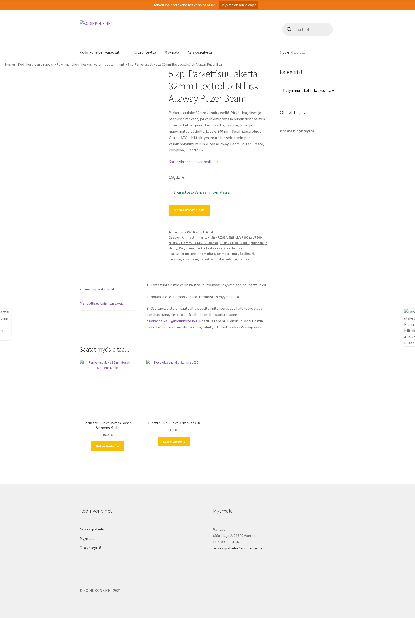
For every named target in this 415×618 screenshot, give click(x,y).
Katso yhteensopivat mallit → (194, 161)
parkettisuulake (212, 259)
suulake (192, 259)
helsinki (231, 259)
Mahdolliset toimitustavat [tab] (101, 303)
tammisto (207, 254)
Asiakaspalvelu (200, 52)
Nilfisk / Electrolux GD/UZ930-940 (193, 243)
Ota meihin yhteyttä (297, 130)
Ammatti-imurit (194, 237)
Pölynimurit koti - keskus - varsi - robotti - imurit (90, 64)
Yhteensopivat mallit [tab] (97, 289)
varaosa (175, 259)
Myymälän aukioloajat (238, 5)
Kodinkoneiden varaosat (100, 52)
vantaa (244, 259)
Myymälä (172, 52)
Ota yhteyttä (145, 52)
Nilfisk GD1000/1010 (234, 243)
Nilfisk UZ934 (217, 237)
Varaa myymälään (189, 210)
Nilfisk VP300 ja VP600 (245, 237)
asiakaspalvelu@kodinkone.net (172, 320)
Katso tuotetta (107, 446)
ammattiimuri (227, 254)
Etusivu (10, 64)
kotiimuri (247, 254)
